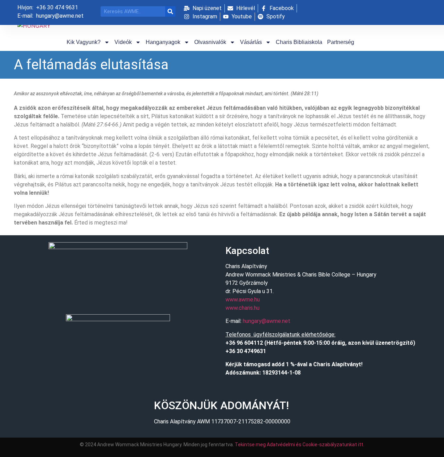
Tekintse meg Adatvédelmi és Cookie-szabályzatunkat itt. (299, 444)
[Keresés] (170, 11)
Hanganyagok (163, 42)
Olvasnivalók (210, 42)
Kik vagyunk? (84, 42)
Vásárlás (251, 42)
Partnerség (340, 42)
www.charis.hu (242, 308)
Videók (123, 42)
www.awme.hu (242, 299)
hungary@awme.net (266, 321)
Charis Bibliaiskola (299, 42)
